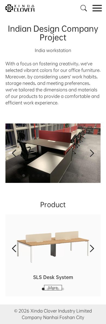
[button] (23, 175)
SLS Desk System (53, 277)
